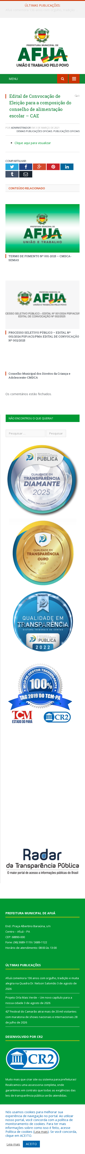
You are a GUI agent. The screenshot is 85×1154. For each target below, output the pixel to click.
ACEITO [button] (31, 1144)
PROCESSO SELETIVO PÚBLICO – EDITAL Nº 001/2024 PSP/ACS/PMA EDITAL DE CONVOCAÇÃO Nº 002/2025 (43, 336)
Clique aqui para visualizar (33, 143)
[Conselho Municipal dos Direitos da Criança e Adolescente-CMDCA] (42, 365)
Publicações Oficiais (66, 131)
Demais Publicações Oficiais (34, 131)
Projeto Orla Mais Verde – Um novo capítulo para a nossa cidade (43, 10)
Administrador (21, 127)
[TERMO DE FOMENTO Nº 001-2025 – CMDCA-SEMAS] (42, 228)
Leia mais (41, 1131)
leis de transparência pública (24, 1095)
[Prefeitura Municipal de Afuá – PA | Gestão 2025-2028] (42, 46)
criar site (32, 1079)
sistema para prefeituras (59, 1079)
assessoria (35, 1085)
